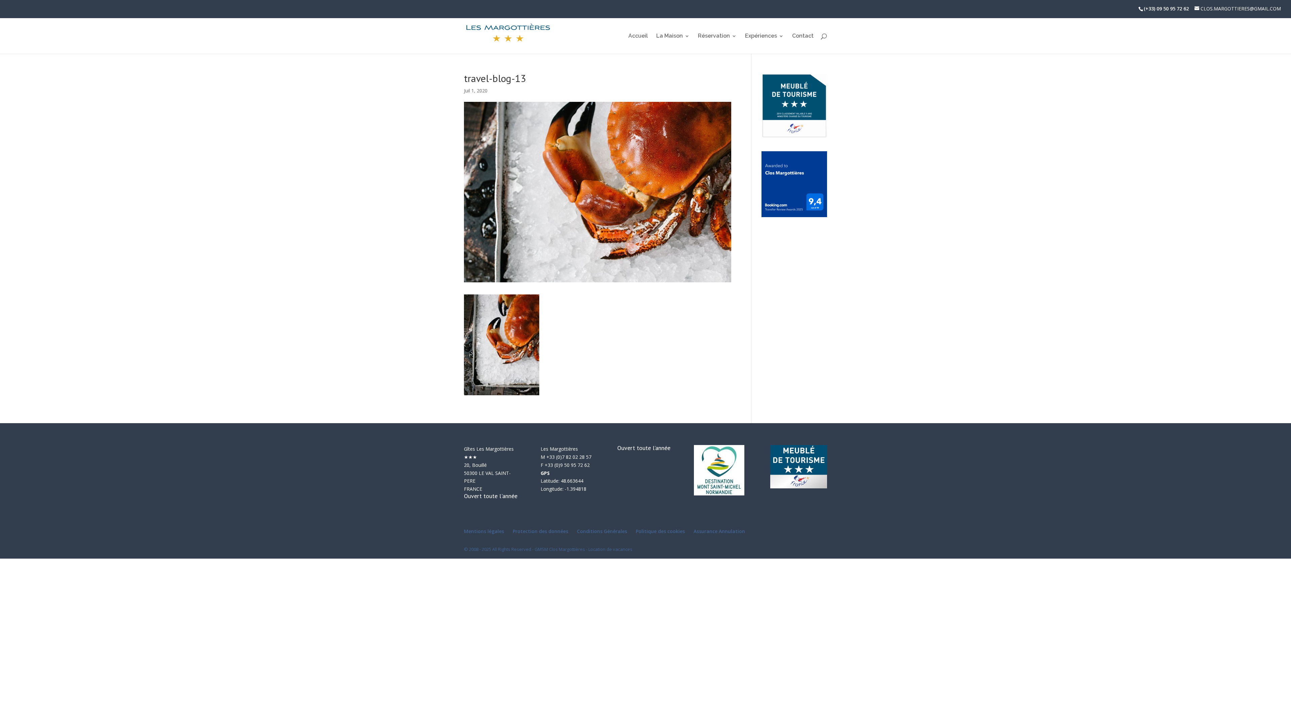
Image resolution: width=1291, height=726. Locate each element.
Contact (803, 36)
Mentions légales (484, 531)
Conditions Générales (602, 531)
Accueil (638, 36)
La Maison (669, 36)
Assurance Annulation (719, 531)
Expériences (761, 36)
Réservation (714, 36)
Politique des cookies (660, 531)
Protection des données (540, 531)
